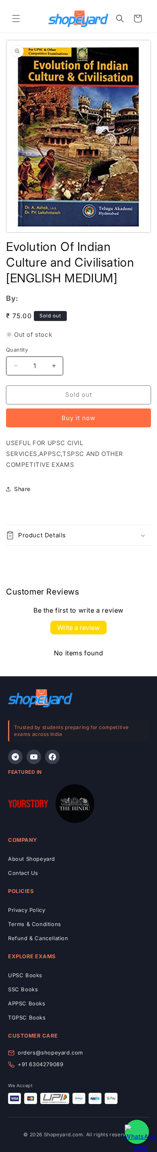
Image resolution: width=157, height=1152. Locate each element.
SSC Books (23, 989)
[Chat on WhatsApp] (137, 1132)
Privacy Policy (26, 910)
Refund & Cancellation (38, 938)
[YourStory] (28, 805)
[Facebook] (52, 757)
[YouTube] (34, 757)
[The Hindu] (75, 805)
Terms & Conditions (34, 924)
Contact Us (23, 873)
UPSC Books (25, 975)
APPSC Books (26, 1003)
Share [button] (22, 488)
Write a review (78, 628)
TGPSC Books (27, 1017)
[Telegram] (15, 757)
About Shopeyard (31, 859)
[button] (16, 18)
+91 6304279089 (40, 1064)
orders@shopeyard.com (50, 1052)
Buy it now (78, 418)
